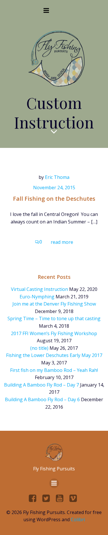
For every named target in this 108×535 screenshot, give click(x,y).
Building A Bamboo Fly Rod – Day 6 (42, 399)
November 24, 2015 (54, 187)
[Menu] (46, 11)
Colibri (78, 519)
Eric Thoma (57, 177)
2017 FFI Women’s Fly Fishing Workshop (54, 333)
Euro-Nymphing (37, 296)
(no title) (39, 348)
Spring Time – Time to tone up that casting (54, 318)
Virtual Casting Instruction (39, 289)
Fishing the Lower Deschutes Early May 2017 (54, 355)
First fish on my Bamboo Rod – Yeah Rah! (54, 370)
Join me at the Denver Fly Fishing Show (54, 304)
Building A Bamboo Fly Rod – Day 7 (41, 385)
